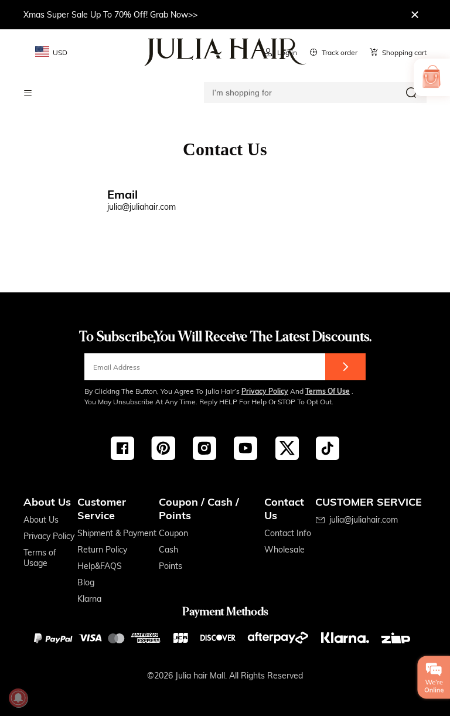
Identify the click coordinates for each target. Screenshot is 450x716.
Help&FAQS (99, 566)
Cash (168, 549)
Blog (85, 582)
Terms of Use (327, 391)
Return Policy (102, 549)
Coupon (173, 533)
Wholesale (284, 549)
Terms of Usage (39, 557)
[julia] (225, 52)
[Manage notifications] (18, 697)
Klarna (89, 599)
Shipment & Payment (116, 533)
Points (170, 566)
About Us (41, 519)
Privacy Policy (264, 391)
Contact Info (287, 533)
